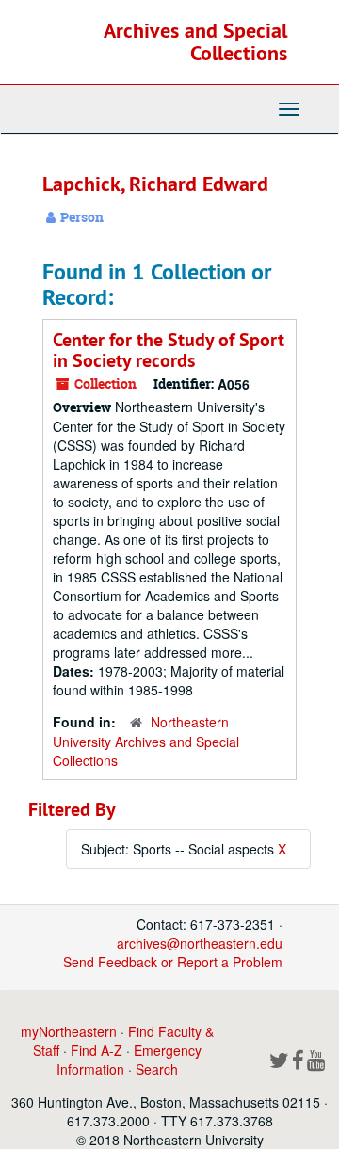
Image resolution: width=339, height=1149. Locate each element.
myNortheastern (69, 1031)
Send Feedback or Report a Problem (172, 961)
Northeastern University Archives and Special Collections (146, 741)
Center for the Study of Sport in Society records (168, 350)
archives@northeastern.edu (199, 943)
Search (157, 1069)
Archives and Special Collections (195, 41)
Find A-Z (96, 1050)
